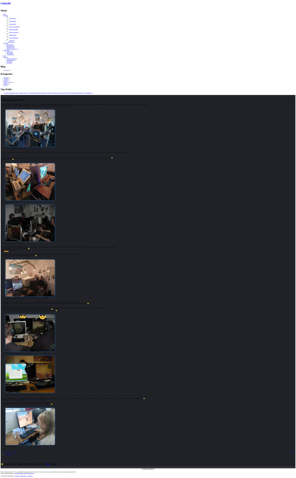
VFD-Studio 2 (12, 18)
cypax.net (6, 3)
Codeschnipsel (10, 54)
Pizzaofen (31, 93)
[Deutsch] (3, 6)
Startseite (17, 476)
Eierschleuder (12, 24)
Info (5, 56)
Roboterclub (72, 93)
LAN (84, 93)
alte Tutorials (10, 53)
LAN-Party (49, 93)
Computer (6, 93)
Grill (35, 93)
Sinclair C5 (12, 40)
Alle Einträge (6, 70)
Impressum (9, 63)
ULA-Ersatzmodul (13, 38)
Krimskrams (7, 50)
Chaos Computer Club (20, 93)
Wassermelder (12, 21)
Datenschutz (23, 476)
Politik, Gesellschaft (8, 82)
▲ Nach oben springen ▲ (148, 469)
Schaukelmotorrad (13, 29)
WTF (5, 85)
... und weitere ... (11, 42)
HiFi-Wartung (10, 44)
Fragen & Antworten (12, 58)
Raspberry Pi (89, 93)
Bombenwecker (10, 46)
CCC (27, 93)
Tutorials (6, 43)
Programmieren (79, 93)
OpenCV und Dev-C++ (12, 49)
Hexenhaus (39, 93)
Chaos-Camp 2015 (62, 93)
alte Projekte (10, 51)
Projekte (6, 15)
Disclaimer (9, 61)
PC (68, 93)
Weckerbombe (12, 35)
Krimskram (6, 78)
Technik (5, 83)
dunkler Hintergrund (29, 473)
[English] (1, 6)
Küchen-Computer (13, 32)
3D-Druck (55, 93)
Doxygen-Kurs (10, 47)
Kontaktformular (11, 60)
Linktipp (5, 81)
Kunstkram (6, 79)
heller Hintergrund (19, 473)
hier (47, 464)
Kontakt (6, 57)
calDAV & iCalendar (14, 26)
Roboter (44, 93)
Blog (5, 14)
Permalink (292, 452)
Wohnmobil (6, 84)
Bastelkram (6, 77)
